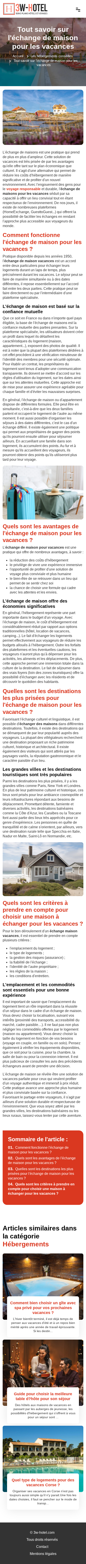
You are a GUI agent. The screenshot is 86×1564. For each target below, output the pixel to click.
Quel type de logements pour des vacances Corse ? (43, 1482)
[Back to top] (73, 1551)
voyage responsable (23, 189)
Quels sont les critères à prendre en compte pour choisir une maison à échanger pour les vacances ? (41, 1188)
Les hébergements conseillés (52, 56)
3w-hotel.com (44, 1532)
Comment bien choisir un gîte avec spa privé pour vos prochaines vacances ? (43, 1308)
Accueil (18, 56)
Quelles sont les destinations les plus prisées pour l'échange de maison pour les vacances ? (41, 1173)
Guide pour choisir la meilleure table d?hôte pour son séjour (43, 1396)
